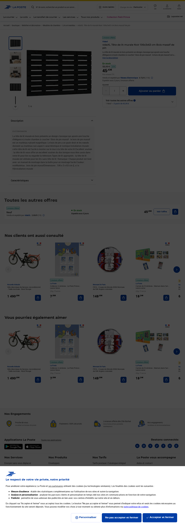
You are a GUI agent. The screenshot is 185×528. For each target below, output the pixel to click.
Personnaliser (87, 517)
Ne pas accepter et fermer (121, 517)
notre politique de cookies (136, 506)
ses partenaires (55, 486)
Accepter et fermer (162, 517)
